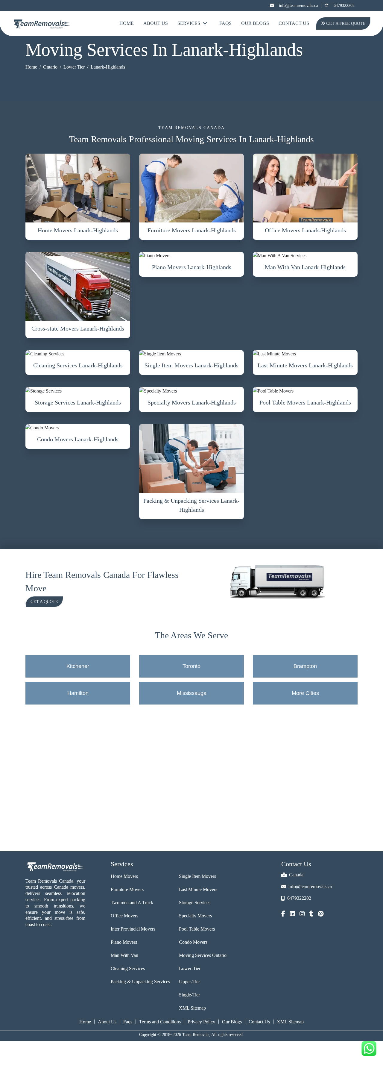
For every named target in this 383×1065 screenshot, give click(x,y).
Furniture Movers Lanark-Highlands (192, 230)
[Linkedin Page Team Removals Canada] (292, 914)
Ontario (50, 66)
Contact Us (294, 23)
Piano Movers (124, 942)
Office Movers (124, 915)
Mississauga (191, 693)
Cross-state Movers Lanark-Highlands (77, 328)
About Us (155, 23)
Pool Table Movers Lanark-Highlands (305, 402)
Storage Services (194, 902)
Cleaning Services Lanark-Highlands (78, 365)
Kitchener (77, 666)
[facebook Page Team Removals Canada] (283, 914)
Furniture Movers (127, 889)
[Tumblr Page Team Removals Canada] (311, 914)
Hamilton (78, 693)
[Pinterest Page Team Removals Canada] (320, 914)
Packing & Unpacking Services (140, 981)
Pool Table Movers (197, 928)
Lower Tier (74, 66)
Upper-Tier (189, 981)
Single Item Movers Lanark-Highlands (191, 365)
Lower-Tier (189, 968)
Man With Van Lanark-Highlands (305, 267)
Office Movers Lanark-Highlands (305, 230)
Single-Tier (189, 994)
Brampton (305, 666)
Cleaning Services (128, 968)
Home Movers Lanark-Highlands (78, 230)
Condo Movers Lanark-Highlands (77, 439)
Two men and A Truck (132, 902)
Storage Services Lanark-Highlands (78, 402)
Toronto (191, 666)
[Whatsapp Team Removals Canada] (368, 1048)
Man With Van (124, 955)
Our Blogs (255, 23)
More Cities (305, 693)
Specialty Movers (195, 915)
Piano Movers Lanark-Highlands (191, 267)
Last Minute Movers (198, 889)
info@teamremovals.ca (298, 5)
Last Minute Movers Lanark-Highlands (305, 365)
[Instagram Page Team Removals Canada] (302, 914)
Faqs (127, 1021)
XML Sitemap (192, 1008)
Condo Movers (193, 942)
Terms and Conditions (160, 1021)
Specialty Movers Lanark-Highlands (192, 402)
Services (188, 23)
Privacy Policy (201, 1021)
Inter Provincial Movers (133, 928)
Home (126, 23)
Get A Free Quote (346, 23)
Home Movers (124, 876)
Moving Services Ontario (203, 955)
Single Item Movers (197, 876)
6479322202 (344, 5)
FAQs (225, 23)
